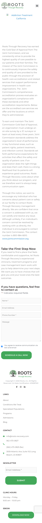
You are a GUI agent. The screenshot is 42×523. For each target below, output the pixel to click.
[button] (37, 6)
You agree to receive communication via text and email (21, 346)
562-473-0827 (12, 441)
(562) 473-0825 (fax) (14, 447)
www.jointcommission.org (15, 238)
